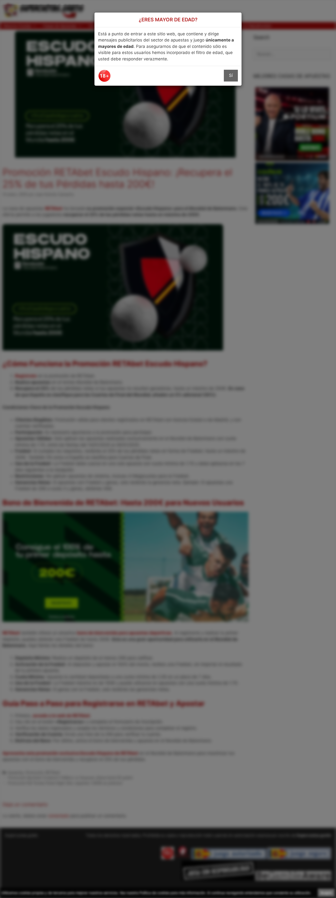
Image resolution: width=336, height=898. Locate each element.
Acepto (326, 893)
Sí (231, 75)
